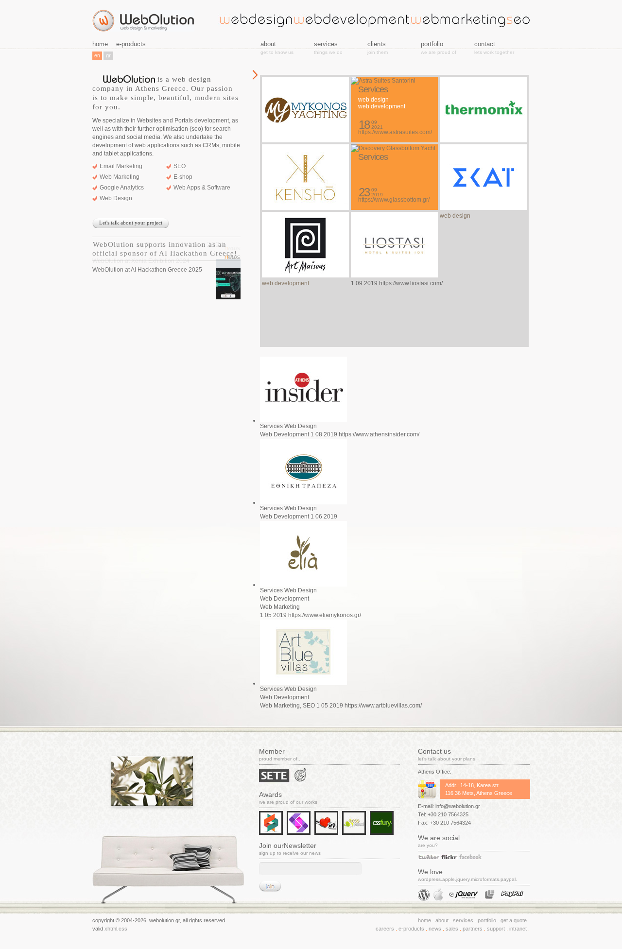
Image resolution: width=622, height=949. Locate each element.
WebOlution (143, 21)
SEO (179, 166)
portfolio (432, 44)
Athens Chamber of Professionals (302, 775)
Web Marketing (119, 176)
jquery (464, 894)
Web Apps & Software (201, 187)
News (435, 929)
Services (463, 920)
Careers (385, 929)
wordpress (424, 895)
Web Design (116, 198)
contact (484, 44)
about (442, 920)
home (100, 44)
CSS (123, 929)
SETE (275, 776)
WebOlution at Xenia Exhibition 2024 (159, 244)
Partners (473, 929)
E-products (411, 929)
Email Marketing (121, 166)
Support (496, 929)
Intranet (518, 929)
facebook (470, 856)
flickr (449, 857)
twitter (429, 857)
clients (376, 44)
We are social (439, 838)
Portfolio (487, 920)
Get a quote (514, 920)
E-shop (182, 176)
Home (424, 920)
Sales (452, 929)
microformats (490, 894)
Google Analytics (122, 187)
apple (438, 894)
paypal (512, 894)
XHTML (110, 929)
